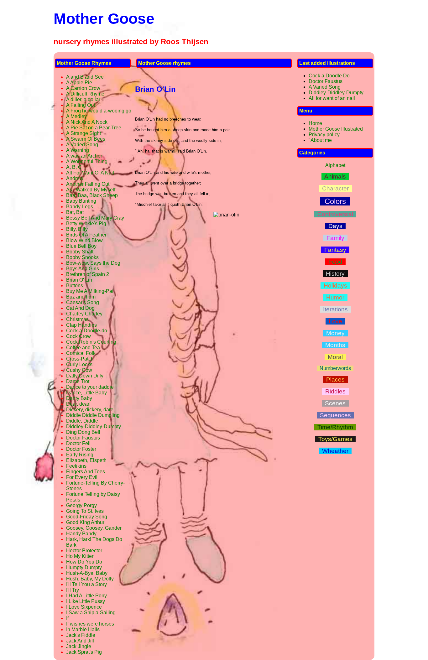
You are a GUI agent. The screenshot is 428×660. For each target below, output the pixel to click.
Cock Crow (78, 336)
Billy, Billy (77, 229)
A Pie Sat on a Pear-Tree (93, 127)
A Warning (77, 150)
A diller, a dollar (83, 99)
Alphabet (335, 165)
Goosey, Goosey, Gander (94, 528)
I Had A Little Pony (86, 595)
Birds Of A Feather (86, 234)
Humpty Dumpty (84, 567)
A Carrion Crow (83, 88)
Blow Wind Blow (84, 240)
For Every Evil (81, 477)
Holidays (335, 285)
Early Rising (79, 454)
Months (335, 345)
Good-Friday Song (86, 516)
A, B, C (74, 167)
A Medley (76, 116)
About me (321, 140)
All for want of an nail (332, 98)
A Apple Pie (79, 82)
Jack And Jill (80, 640)
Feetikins (76, 466)
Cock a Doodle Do (329, 75)
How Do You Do (84, 561)
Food (335, 261)
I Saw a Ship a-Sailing (91, 612)
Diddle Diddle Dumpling (93, 415)
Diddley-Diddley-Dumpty (93, 426)
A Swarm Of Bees (85, 139)
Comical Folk (81, 353)
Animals (335, 176)
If (67, 618)
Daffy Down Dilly (84, 375)
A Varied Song (82, 144)
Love (335, 321)
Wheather (335, 451)
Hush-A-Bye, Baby (86, 573)
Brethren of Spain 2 (87, 274)
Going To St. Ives (85, 511)
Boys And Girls (82, 268)
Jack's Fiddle (80, 635)
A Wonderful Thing (86, 161)
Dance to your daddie (90, 387)
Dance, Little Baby (86, 392)
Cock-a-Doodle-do (86, 330)
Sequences (335, 415)
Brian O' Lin (79, 280)
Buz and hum (81, 296)
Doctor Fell (78, 443)
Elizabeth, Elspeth (86, 460)
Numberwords (335, 368)
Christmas (77, 319)
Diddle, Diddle (82, 421)
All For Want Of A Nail (90, 172)
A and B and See (85, 77)
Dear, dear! (78, 404)
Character (335, 188)
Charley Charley (84, 313)
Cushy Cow (79, 370)
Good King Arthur (85, 522)
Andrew (74, 178)
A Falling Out (80, 105)
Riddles (335, 391)
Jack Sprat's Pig (84, 652)
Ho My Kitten (80, 556)
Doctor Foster (81, 449)
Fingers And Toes (85, 471)
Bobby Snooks (82, 257)
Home (315, 123)
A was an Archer (84, 156)
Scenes (335, 403)
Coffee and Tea (83, 347)
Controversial (335, 214)
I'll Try (72, 590)
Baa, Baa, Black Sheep (92, 195)
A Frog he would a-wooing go (98, 110)
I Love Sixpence (84, 607)
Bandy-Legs (79, 206)
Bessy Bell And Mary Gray (95, 218)
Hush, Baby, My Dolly (90, 578)
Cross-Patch (80, 358)
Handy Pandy (81, 533)
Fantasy (335, 250)
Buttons (74, 285)
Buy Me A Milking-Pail (90, 291)
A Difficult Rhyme (85, 93)
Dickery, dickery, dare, (90, 409)
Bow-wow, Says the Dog (93, 263)
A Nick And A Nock (86, 122)
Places (335, 379)
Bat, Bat (75, 212)
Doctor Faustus (83, 437)
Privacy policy (324, 134)
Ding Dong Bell (83, 432)
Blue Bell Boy (81, 246)
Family (335, 238)
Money (335, 333)
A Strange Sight (83, 133)
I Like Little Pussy (85, 601)
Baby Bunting (81, 201)
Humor (335, 297)
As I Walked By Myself (90, 189)
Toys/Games (335, 439)
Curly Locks (79, 364)
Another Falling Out (87, 184)
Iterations (335, 309)
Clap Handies (81, 325)
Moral (335, 357)
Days (335, 226)
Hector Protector (84, 550)
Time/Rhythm (335, 427)
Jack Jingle (78, 646)
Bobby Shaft (79, 251)
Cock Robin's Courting (91, 342)
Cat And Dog (80, 308)
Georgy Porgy (81, 505)
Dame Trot (77, 381)
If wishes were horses (90, 623)
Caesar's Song (82, 302)
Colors (335, 201)
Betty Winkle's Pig (86, 223)
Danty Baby (79, 398)
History (335, 273)
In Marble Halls (83, 629)
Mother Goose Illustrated (336, 129)
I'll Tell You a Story (86, 584)
